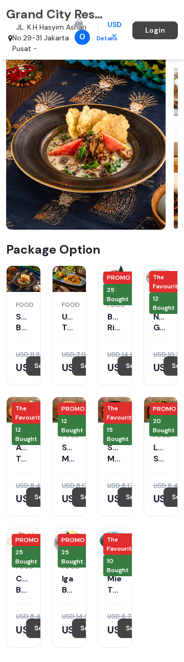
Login (155, 30)
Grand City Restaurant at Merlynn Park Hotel (56, 14)
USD (114, 24)
